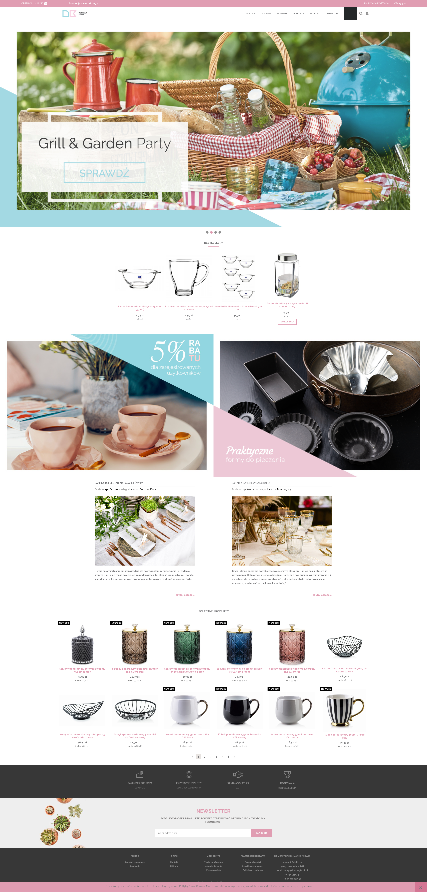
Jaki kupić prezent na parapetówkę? (119, 483)
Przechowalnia (213, 869)
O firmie (174, 866)
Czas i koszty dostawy (253, 866)
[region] (213, 121)
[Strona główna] (75, 13)
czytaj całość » (185, 594)
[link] (213, 121)
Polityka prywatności (253, 869)
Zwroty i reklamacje (135, 862)
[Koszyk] (350, 13)
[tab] (207, 232)
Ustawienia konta (213, 866)
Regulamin (134, 866)
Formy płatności (253, 862)
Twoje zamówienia (213, 862)
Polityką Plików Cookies (192, 886)
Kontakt (174, 862)
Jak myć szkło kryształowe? (251, 483)
